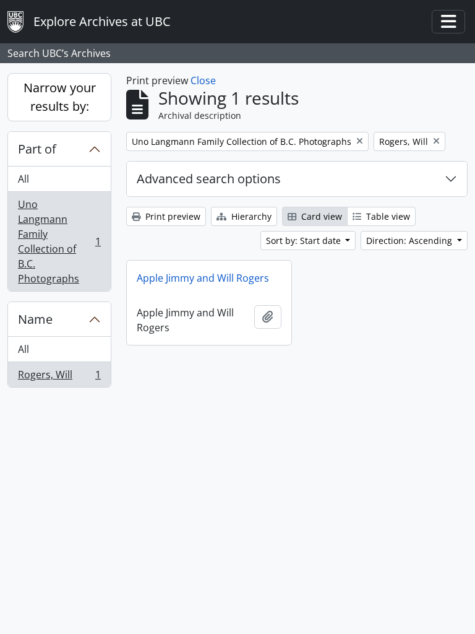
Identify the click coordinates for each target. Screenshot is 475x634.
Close (203, 80)
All (23, 179)
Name (35, 319)
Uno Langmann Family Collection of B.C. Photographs (59, 241)
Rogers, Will (59, 377)
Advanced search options (209, 178)
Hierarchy (250, 216)
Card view (320, 216)
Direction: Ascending (410, 240)
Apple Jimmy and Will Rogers (203, 278)
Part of (37, 149)
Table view (387, 216)
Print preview (171, 216)
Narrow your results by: (60, 97)
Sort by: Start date (304, 240)
